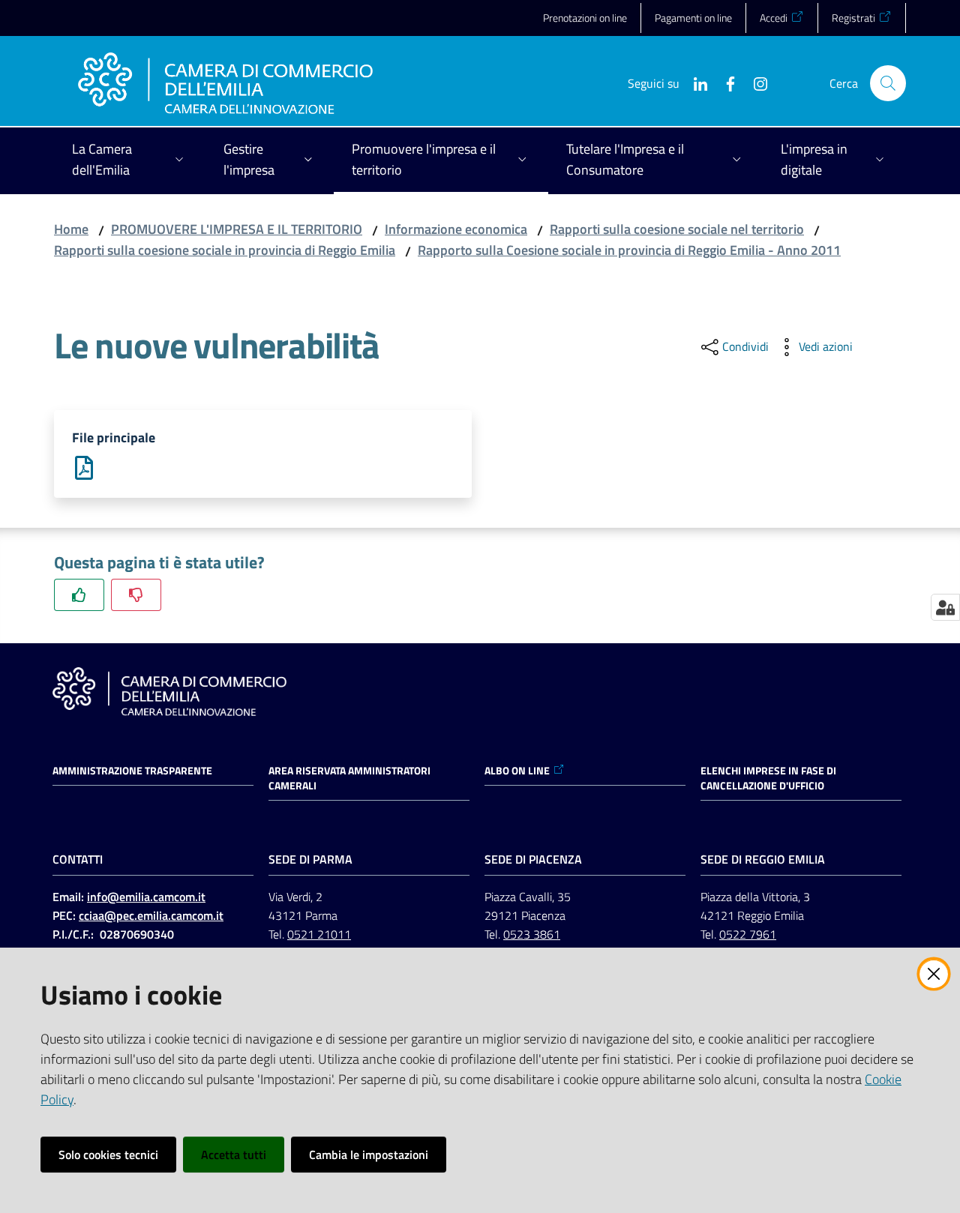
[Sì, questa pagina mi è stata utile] (79, 595)
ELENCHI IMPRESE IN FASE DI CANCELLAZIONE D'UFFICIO (768, 778)
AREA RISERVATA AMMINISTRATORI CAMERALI (349, 778)
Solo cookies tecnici (108, 1155)
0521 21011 (319, 934)
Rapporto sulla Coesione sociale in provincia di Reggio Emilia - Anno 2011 (629, 250)
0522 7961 (747, 934)
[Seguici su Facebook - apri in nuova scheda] (725, 82)
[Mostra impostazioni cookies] (945, 607)
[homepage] (225, 83)
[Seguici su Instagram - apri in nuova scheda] (755, 82)
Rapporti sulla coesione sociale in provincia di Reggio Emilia (224, 250)
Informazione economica (456, 229)
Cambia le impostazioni (368, 1155)
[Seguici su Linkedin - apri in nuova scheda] (695, 82)
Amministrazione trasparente (132, 770)
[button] (888, 83)
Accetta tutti (233, 1155)
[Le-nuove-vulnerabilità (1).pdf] (84, 467)
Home (71, 229)
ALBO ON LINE (517, 770)
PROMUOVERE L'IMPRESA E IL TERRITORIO (236, 229)
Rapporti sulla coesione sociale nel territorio (677, 229)
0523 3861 (531, 934)
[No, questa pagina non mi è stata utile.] (136, 595)
